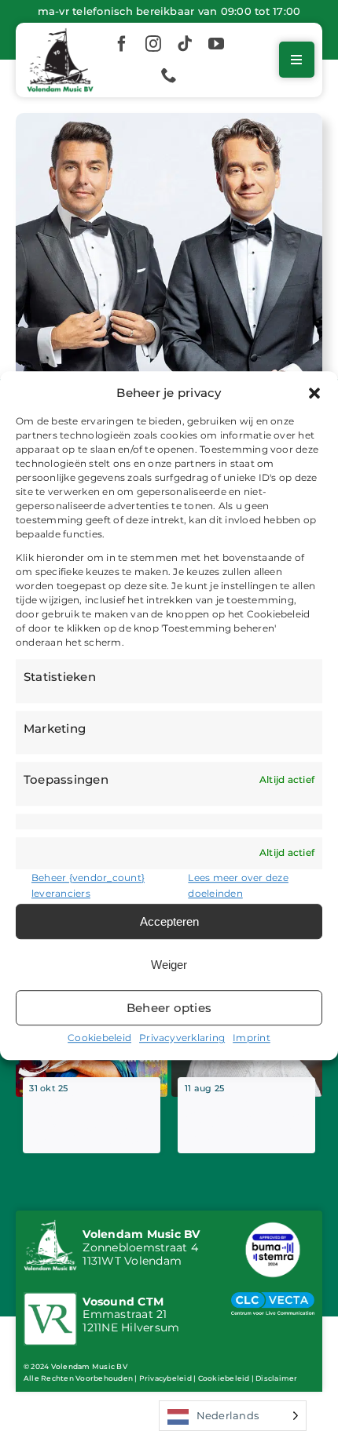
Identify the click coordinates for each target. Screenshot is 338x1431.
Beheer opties (169, 1007)
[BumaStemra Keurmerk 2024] (272, 1224)
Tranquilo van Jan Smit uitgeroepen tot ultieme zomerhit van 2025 (246, 1119)
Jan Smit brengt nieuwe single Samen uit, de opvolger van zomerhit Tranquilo (90, 1119)
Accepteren (169, 921)
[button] (314, 393)
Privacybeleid (165, 1378)
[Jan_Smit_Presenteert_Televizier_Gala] (169, 118)
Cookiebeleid (99, 1037)
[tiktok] (185, 44)
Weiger (169, 964)
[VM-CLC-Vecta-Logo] (272, 1298)
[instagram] (153, 44)
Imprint (251, 1037)
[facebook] (122, 44)
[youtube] (216, 44)
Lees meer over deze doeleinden (238, 886)
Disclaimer (276, 1378)
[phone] (169, 75)
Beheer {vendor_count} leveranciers (88, 886)
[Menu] (296, 60)
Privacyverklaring (182, 1037)
